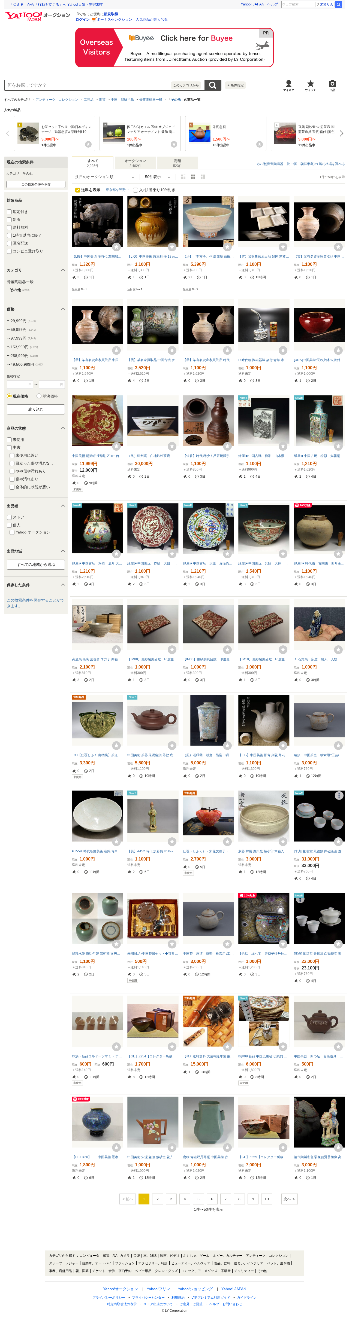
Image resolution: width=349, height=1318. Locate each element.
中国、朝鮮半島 (122, 100)
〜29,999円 (21, 321)
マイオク (288, 90)
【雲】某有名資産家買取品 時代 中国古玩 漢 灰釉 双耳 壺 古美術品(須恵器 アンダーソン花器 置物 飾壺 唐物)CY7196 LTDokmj (208, 360)
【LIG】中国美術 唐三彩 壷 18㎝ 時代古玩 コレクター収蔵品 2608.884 (152, 256)
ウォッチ (310, 90)
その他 (176, 100)
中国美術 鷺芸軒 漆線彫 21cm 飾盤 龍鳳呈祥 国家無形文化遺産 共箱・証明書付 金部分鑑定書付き (97, 456)
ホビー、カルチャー (227, 1256)
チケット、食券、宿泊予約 (111, 1271)
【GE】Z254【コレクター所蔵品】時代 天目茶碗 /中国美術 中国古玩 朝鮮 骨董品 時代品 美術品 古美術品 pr (152, 1056)
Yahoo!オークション (120, 1289)
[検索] (338, 4)
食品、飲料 (222, 1263)
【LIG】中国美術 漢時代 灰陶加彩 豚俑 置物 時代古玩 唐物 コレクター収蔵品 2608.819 (97, 256)
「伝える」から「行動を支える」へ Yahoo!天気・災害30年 (56, 4)
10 (266, 1199)
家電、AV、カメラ (116, 1256)
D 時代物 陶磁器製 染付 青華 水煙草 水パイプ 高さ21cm (263, 360)
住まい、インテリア (248, 1263)
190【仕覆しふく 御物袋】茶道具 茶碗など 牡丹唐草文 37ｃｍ (97, 755)
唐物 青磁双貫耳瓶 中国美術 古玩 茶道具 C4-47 (208, 1157)
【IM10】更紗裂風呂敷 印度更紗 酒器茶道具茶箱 (263, 659)
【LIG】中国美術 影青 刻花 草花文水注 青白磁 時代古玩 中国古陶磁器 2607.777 (263, 755)
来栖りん (326, 4)
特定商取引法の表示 (122, 1304)
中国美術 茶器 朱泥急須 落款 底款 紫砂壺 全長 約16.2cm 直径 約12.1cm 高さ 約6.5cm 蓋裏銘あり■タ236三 (152, 755)
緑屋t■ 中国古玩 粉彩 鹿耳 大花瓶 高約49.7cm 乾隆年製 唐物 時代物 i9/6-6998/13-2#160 (97, 563)
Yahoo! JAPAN (252, 4)
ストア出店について (158, 1304)
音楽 (136, 1256)
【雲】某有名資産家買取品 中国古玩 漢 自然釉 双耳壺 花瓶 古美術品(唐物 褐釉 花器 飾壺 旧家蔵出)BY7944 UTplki (97, 360)
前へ (9, 133)
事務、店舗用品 (60, 1271)
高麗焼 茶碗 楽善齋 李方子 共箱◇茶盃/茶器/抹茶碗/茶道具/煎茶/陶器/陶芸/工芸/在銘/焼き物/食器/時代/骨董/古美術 (97, 659)
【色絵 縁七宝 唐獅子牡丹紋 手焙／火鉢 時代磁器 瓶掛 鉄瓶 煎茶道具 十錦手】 (263, 954)
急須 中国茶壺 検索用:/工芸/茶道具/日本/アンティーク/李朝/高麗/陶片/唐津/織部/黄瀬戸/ (319, 755)
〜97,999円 (21, 338)
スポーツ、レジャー (64, 1263)
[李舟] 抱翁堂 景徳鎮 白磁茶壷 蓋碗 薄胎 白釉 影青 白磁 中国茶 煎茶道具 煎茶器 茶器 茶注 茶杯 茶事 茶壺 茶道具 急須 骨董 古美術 (319, 851)
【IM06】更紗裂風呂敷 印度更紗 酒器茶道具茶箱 (208, 659)
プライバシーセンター (148, 1297)
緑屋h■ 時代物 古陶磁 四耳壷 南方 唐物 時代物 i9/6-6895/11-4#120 (319, 563)
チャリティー (244, 1271)
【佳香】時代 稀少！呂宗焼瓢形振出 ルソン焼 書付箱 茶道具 (208, 456)
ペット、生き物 (278, 1263)
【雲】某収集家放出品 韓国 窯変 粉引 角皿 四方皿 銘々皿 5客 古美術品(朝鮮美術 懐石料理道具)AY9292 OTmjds (263, 256)
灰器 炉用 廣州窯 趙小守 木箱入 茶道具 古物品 (263, 851)
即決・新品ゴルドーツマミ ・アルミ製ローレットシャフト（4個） (97, 1056)
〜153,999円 (22, 347)
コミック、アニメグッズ (199, 1271)
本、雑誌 (150, 1256)
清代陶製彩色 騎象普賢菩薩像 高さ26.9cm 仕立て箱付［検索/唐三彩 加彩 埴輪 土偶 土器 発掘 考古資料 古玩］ (319, 1157)
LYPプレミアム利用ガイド (210, 1297)
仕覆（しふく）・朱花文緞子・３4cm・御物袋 (208, 851)
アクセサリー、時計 (153, 1263)
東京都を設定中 (117, 190)
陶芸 (102, 100)
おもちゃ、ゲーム (196, 1256)
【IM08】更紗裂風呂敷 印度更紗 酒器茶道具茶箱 (152, 659)
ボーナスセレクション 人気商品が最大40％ (132, 19)
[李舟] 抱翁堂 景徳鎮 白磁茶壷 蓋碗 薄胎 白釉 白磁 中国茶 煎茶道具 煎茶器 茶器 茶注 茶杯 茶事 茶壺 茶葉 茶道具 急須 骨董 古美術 (319, 954)
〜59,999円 (21, 329)
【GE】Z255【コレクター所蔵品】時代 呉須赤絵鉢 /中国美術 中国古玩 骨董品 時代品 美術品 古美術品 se (263, 1157)
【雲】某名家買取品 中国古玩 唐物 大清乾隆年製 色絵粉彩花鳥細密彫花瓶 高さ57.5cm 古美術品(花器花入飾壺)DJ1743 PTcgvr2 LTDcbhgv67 (152, 360)
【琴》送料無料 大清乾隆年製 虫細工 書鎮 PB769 (208, 1056)
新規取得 (111, 14)
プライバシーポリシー (108, 1297)
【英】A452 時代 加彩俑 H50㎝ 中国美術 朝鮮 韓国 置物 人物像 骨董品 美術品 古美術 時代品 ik (152, 851)
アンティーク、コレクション (57, 100)
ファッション (125, 1263)
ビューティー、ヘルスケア (190, 1263)
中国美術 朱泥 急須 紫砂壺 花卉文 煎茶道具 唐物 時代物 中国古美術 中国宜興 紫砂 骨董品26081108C (152, 1157)
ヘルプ (272, 4)
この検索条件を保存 (36, 184)
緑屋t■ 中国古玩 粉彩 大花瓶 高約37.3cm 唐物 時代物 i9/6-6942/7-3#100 (319, 456)
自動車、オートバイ (97, 1263)
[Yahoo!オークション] (38, 13)
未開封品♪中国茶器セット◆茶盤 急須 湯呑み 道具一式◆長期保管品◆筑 (152, 954)
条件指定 (235, 85)
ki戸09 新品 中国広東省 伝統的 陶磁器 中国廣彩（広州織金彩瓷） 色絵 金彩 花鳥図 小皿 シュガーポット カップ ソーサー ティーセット (263, 1056)
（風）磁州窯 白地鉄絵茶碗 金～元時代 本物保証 (152, 456)
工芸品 (89, 100)
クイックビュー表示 (203, 177)
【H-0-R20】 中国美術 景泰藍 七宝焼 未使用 (97, 1157)
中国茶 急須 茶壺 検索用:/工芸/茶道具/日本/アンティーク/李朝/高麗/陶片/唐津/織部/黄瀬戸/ (208, 954)
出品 (332, 90)
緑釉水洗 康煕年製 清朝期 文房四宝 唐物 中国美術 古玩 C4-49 (97, 954)
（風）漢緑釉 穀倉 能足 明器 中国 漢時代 (208, 755)
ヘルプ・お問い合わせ (225, 1304)
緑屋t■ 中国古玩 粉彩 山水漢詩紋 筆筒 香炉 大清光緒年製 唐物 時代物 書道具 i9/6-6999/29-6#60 (263, 456)
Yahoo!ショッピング (195, 1289)
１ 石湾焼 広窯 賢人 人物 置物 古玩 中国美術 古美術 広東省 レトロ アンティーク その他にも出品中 (319, 659)
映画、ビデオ (170, 1256)
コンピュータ (89, 1256)
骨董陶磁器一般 (150, 100)
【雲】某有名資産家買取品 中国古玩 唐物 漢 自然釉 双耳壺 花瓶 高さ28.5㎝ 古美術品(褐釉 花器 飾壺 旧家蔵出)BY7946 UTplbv (319, 256)
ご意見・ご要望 (191, 1304)
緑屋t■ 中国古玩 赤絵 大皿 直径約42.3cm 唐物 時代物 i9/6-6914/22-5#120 (152, 563)
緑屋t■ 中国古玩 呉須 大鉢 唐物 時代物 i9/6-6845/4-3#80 (263, 563)
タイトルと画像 (183, 177)
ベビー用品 (143, 1271)
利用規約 (178, 1297)
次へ (340, 133)
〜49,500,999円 (25, 364)
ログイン (83, 19)
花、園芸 (82, 1271)
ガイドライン (247, 1297)
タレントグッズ (166, 1271)
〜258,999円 (22, 355)
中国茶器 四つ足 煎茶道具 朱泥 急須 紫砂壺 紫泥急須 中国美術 (319, 1056)
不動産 (226, 1271)
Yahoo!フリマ (158, 1289)
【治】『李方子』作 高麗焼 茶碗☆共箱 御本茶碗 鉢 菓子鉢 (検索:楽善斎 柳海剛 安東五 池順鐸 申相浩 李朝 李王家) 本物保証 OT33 (208, 256)
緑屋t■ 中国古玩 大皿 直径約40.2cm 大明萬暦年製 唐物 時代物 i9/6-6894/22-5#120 (208, 563)
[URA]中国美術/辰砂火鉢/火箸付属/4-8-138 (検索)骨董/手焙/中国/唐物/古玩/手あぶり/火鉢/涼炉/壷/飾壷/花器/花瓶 (319, 360)
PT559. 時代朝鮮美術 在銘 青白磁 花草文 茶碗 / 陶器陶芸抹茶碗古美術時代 (97, 851)
